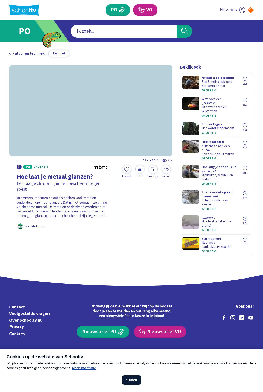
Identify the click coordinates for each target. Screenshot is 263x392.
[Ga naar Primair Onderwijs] (29, 31)
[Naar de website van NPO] (251, 10)
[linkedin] (241, 317)
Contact (17, 307)
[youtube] (250, 317)
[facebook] (223, 317)
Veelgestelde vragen (29, 314)
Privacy (16, 326)
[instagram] (232, 317)
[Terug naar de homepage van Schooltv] (24, 10)
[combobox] (124, 31)
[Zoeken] (184, 31)
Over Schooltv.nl (25, 320)
